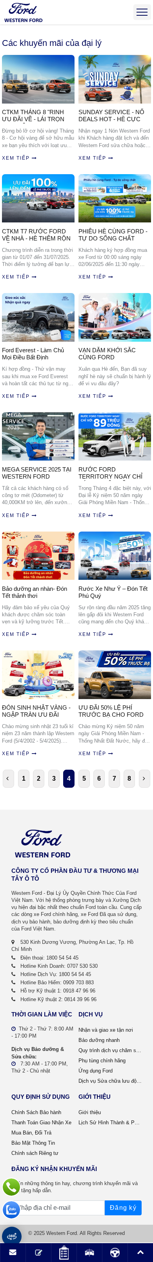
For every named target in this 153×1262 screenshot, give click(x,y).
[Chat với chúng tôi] (11, 1209)
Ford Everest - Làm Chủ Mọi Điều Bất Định (33, 354)
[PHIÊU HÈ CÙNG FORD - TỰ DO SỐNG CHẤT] (114, 198)
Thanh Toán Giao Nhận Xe (41, 1122)
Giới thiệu (89, 1112)
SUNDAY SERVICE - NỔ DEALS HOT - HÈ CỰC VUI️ (111, 116)
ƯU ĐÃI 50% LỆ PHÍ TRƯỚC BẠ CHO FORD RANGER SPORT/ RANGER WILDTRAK (111, 711)
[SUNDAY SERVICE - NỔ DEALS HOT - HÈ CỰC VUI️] (114, 79)
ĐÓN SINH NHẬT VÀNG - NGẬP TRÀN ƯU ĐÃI (36, 711)
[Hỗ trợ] (11, 1187)
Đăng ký (123, 1207)
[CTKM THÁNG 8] (38, 79)
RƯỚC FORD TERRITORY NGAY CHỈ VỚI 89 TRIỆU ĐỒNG (110, 473)
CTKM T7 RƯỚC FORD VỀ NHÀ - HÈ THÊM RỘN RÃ (36, 235)
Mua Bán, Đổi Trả (31, 1133)
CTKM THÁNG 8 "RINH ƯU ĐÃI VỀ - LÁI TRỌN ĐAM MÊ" (33, 116)
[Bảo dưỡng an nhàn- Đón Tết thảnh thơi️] (38, 556)
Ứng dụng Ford (95, 1071)
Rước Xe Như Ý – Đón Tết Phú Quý (113, 592)
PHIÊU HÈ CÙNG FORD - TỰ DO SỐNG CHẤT (113, 235)
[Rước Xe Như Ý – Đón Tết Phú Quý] (114, 556)
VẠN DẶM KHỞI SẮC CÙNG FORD (107, 354)
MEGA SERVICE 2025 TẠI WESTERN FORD (36, 473)
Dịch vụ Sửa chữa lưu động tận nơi (110, 1081)
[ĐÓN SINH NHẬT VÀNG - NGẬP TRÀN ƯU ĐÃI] (38, 674)
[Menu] (142, 12)
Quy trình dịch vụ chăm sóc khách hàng (110, 1050)
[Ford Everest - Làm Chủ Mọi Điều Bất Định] (38, 317)
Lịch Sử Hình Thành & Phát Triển (110, 1122)
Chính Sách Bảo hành (36, 1112)
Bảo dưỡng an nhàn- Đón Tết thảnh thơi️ (34, 592)
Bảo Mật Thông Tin (33, 1143)
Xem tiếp (16, 158)
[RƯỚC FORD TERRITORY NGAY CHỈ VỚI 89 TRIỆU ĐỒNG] (114, 436)
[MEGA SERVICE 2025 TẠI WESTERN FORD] (38, 436)
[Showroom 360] (11, 1236)
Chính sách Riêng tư (34, 1153)
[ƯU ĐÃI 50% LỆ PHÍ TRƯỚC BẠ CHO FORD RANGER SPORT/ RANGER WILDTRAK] (114, 674)
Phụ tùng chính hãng (102, 1061)
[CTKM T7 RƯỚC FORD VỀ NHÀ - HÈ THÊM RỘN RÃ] (38, 198)
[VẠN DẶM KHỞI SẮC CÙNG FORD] (114, 317)
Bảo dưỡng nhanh (99, 1040)
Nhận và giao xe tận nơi (105, 1030)
